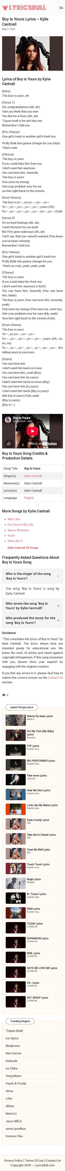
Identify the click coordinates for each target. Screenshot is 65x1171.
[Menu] (61, 8)
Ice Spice (12, 1038)
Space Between (18, 530)
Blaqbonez (13, 1045)
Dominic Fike (14, 1136)
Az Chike (12, 1068)
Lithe (9, 1098)
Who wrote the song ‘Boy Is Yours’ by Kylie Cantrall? (27, 605)
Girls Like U (15, 541)
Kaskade (12, 1061)
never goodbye (16, 1128)
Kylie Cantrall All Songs (23, 547)
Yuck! (11, 535)
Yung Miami (13, 1076)
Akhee (10, 1106)
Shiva (9, 1091)
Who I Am (14, 519)
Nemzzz (11, 1113)
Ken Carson (13, 1053)
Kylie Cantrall (33, 476)
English (29, 498)
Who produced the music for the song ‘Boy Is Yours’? (30, 620)
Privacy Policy (13, 1160)
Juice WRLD (14, 1121)
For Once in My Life (20, 524)
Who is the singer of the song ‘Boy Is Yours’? (28, 576)
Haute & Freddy (16, 1083)
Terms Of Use (34, 1160)
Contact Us (55, 677)
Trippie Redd (14, 1031)
